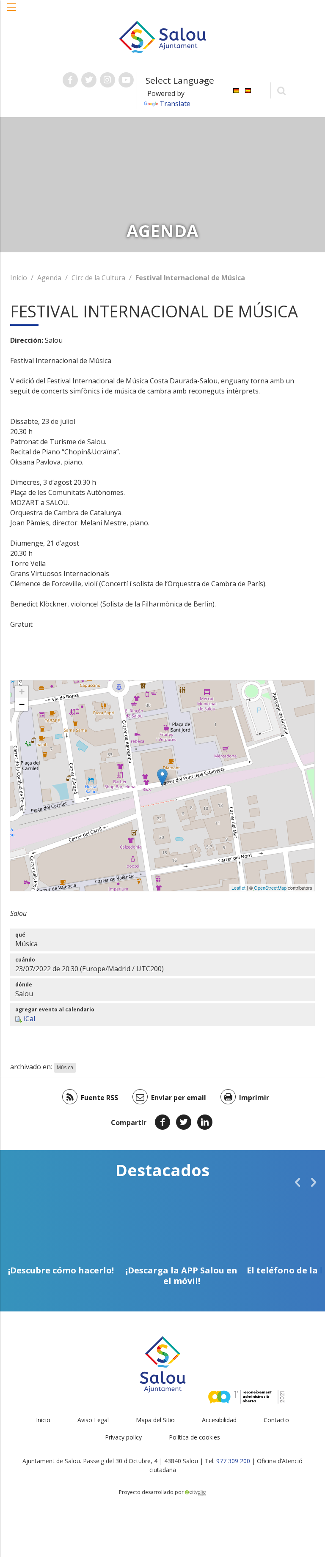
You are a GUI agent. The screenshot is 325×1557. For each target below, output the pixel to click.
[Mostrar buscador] (281, 90)
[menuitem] (236, 89)
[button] (12, 11)
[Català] (236, 90)
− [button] (22, 704)
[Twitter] (183, 1122)
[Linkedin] (204, 1122)
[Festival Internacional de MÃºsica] (162, 777)
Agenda (49, 277)
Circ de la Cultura (98, 277)
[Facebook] (162, 1122)
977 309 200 (233, 1461)
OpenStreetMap (270, 887)
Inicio (18, 277)
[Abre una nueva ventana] (70, 79)
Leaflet (238, 887)
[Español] (248, 90)
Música (65, 1067)
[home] (162, 36)
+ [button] (22, 691)
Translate (175, 103)
